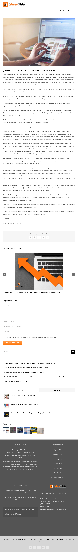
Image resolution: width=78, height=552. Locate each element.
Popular (21, 390)
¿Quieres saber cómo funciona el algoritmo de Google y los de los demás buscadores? (35, 413)
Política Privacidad (28, 539)
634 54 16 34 (46, 506)
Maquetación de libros (57, 477)
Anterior (64, 11)
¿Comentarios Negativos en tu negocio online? (24, 404)
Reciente (57, 390)
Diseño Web (58, 454)
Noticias (10, 223)
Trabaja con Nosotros (64, 539)
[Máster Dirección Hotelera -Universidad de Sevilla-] (6, 430)
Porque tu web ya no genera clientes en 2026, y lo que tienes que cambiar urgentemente (31, 292)
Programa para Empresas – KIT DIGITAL (16, 381)
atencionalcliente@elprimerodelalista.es (54, 509)
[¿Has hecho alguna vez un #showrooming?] (6, 395)
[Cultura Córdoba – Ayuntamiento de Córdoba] (13, 430)
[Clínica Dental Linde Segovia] (40, 430)
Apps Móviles (58, 473)
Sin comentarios (17, 223)
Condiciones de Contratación (51, 539)
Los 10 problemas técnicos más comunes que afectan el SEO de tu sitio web (26, 367)
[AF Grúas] (26, 430)
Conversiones (58, 468)
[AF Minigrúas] (20, 430)
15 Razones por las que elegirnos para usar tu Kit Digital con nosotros (24, 372)
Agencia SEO (58, 450)
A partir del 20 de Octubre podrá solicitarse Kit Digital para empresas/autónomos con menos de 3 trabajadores (36, 377)
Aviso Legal (20, 539)
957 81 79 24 (46, 504)
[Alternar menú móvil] (74, 6)
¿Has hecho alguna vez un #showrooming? (23, 395)
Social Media (58, 463)
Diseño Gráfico (57, 459)
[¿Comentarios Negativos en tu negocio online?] (6, 404)
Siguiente (71, 11)
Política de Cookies (38, 539)
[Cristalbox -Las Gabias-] (33, 430)
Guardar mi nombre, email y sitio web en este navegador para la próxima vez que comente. (31, 337)
